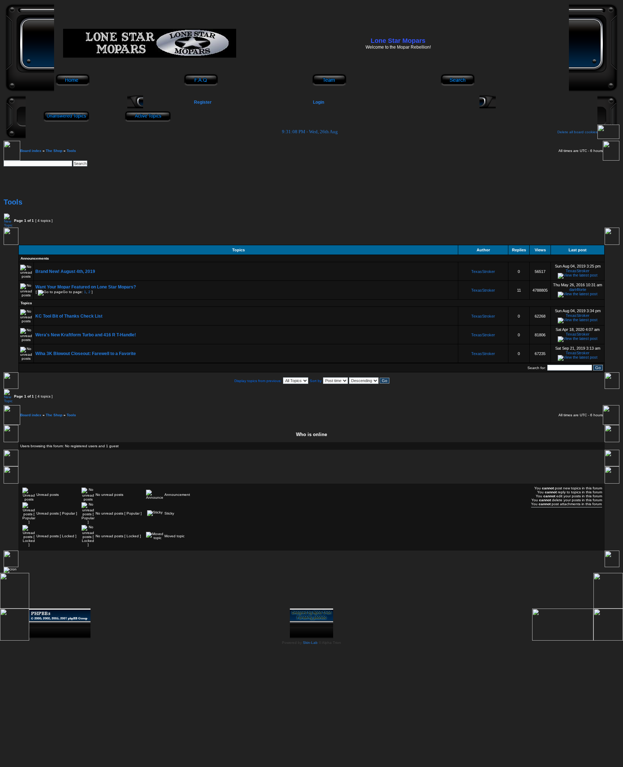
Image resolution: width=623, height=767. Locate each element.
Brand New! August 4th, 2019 (65, 271)
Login (318, 102)
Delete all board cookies (577, 132)
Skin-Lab (310, 643)
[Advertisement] (311, 182)
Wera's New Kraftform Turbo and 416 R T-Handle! (85, 334)
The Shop (54, 151)
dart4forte (577, 289)
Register (202, 102)
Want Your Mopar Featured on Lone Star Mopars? (85, 287)
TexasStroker (483, 271)
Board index (30, 151)
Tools (71, 151)
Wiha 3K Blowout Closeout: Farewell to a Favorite (85, 353)
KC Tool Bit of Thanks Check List (68, 316)
